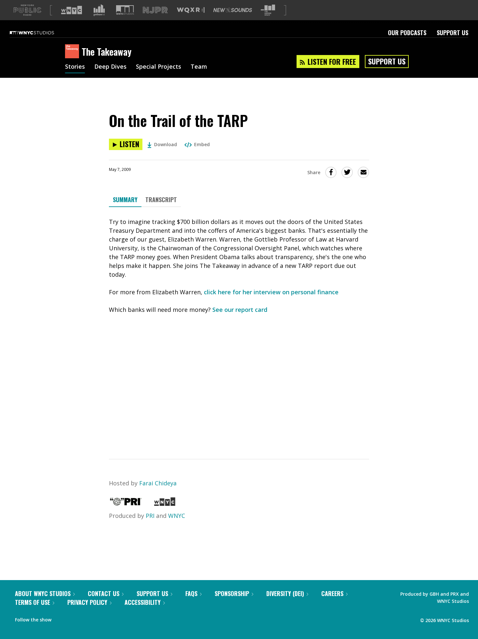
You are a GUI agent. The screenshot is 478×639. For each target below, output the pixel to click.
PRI (150, 516)
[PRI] (126, 503)
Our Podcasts (407, 32)
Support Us (452, 32)
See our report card (239, 309)
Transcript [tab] (161, 199)
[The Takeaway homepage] (73, 51)
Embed (202, 144)
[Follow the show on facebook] (61, 618)
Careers (332, 593)
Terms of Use (32, 602)
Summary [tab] (125, 199)
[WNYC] (164, 503)
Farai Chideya (158, 483)
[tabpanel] (239, 327)
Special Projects (158, 67)
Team (199, 67)
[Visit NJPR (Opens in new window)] (155, 10)
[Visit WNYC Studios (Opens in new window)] (125, 10)
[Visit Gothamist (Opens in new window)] (99, 10)
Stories (75, 67)
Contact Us (103, 593)
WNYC (176, 516)
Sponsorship (232, 593)
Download (165, 144)
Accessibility (143, 602)
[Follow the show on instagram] (86, 618)
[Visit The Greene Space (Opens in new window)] (268, 10)
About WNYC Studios (43, 593)
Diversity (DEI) (285, 593)
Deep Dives (110, 67)
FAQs (191, 593)
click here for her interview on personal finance (271, 292)
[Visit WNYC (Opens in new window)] (71, 10)
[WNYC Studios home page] (40, 32)
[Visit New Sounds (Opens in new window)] (232, 10)
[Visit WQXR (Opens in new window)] (191, 10)
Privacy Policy (87, 602)
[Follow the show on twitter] (73, 618)
